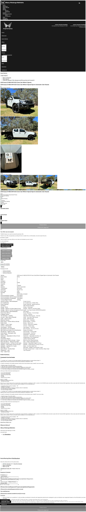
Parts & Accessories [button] (7, 13)
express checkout (6, 255)
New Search (6, 79)
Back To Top (6, 466)
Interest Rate (3, 483)
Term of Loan (3, 481)
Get (7, 434)
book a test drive (6, 253)
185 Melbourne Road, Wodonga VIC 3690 (60, 25)
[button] (43, 495)
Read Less (8, 422)
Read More (3, 422)
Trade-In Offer (5, 258)
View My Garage (19, 80)
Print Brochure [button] (16, 458)
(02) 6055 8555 (82, 27)
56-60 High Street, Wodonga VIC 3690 (78, 25)
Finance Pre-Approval (43, 510)
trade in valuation (6, 250)
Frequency (3, 474)
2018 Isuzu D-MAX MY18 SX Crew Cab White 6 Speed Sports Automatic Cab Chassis (24, 84)
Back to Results (6, 246)
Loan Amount (3, 476)
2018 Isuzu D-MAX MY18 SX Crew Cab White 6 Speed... (16, 82)
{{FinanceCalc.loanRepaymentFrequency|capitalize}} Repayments (16, 478)
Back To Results (7, 77)
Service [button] (4, 9)
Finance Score (43, 507)
